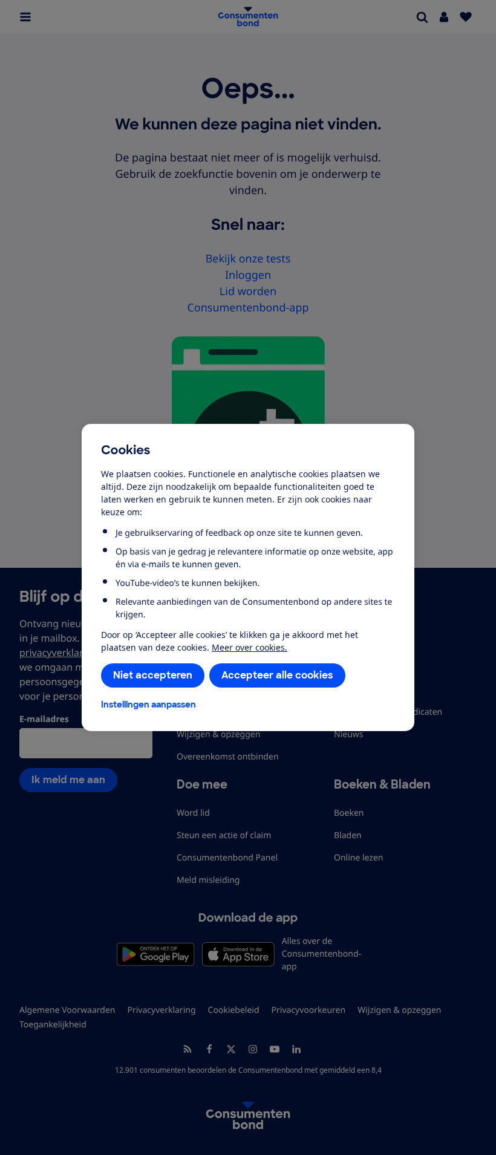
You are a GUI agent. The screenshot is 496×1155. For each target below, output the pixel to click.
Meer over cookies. (249, 647)
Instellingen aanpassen (148, 704)
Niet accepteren (152, 675)
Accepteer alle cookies (277, 675)
